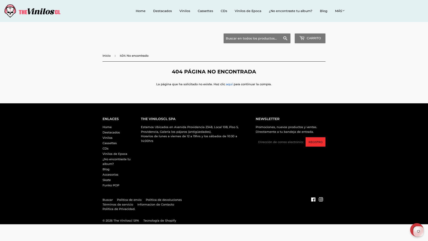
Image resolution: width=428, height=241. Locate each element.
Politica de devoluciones (164, 200)
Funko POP (111, 185)
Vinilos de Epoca (248, 11)
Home (141, 11)
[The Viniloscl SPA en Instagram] (321, 200)
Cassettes (205, 11)
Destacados (162, 11)
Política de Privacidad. (119, 209)
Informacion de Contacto (155, 204)
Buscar (108, 200)
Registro (316, 142)
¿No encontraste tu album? (290, 11)
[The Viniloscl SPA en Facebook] (313, 200)
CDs (224, 11)
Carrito (313, 38)
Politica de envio (129, 200)
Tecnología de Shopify (159, 220)
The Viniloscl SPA (126, 220)
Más (338, 11)
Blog (323, 11)
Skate (107, 180)
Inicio (107, 55)
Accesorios (110, 174)
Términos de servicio (118, 204)
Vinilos (184, 11)
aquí (229, 84)
